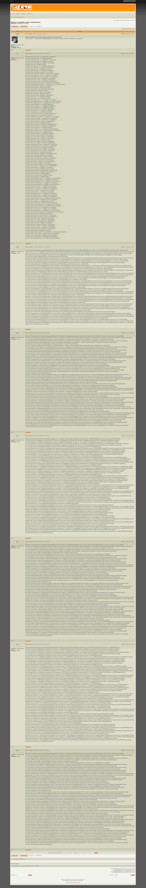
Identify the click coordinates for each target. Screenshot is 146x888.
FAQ (13, 13)
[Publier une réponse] (24, 26)
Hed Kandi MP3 (80, 880)
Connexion (23, 13)
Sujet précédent (125, 28)
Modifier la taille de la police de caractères (11, 1)
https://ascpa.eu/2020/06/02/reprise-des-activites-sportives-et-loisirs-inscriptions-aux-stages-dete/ (59, 38)
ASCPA (20, 17)
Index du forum (15, 17)
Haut (12, 50)
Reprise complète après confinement (25, 22)
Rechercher (29, 13)
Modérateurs (20, 23)
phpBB (67, 879)
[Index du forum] (73, 8)
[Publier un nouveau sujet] (15, 26)
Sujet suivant (132, 28)
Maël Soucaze (77, 882)
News (23, 17)
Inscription (17, 13)
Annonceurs (26, 23)
